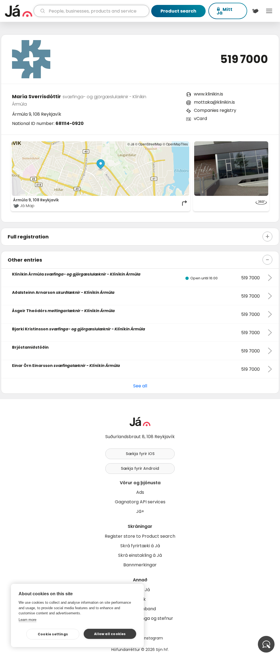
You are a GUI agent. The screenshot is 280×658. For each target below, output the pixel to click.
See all (140, 386)
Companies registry (215, 110)
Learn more (27, 620)
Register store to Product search (140, 536)
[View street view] (231, 203)
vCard (200, 118)
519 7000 (244, 59)
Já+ (140, 511)
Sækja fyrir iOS (140, 453)
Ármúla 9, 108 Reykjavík (36, 114)
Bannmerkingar (140, 565)
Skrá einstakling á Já (140, 555)
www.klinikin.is (208, 94)
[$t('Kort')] (255, 11)
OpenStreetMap (150, 144)
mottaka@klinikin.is (214, 102)
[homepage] (18, 11)
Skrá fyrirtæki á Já (140, 546)
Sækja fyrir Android (140, 468)
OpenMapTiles (177, 144)
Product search (178, 11)
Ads (140, 492)
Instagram (153, 638)
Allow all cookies (110, 634)
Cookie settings (53, 634)
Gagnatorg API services (140, 502)
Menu (269, 11)
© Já (130, 144)
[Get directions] (185, 203)
